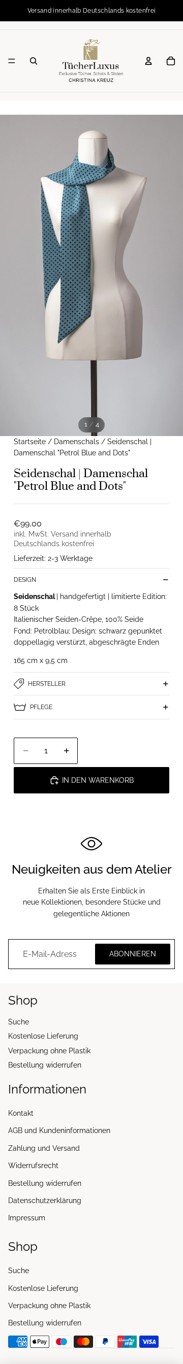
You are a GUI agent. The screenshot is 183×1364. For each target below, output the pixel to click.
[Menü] (11, 61)
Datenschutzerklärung (44, 1200)
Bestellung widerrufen (44, 1065)
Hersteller (47, 683)
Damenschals (76, 442)
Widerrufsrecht (33, 1165)
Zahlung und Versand (44, 1148)
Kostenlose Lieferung (43, 1036)
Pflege (41, 707)
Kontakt (21, 1113)
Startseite (30, 442)
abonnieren (132, 954)
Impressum (26, 1218)
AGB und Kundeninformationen (59, 1131)
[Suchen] (33, 61)
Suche (18, 1022)
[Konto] (148, 61)
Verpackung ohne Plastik (49, 1051)
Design (25, 579)
